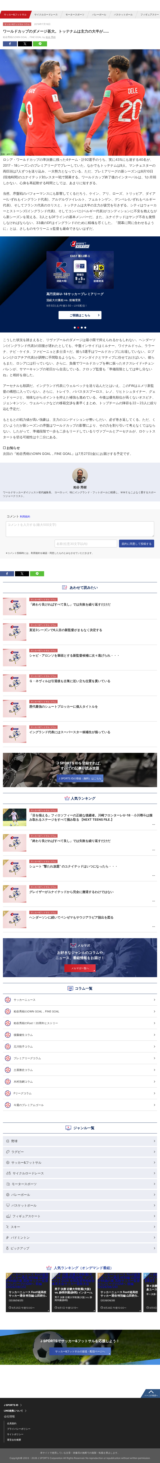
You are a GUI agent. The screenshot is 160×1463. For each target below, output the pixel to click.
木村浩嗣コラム (23, 1081)
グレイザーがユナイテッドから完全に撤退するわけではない (71, 892)
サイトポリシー (15, 1434)
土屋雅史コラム (23, 1069)
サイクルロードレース (46, 14)
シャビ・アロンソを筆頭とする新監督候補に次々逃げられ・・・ (74, 655)
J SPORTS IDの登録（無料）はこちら (80, 778)
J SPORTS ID (11, 1405)
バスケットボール (123, 14)
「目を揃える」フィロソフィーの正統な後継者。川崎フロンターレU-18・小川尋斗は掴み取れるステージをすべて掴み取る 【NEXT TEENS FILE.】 (90, 817)
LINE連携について (13, 1410)
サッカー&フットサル (15, 14)
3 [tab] (82, 328)
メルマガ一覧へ (80, 968)
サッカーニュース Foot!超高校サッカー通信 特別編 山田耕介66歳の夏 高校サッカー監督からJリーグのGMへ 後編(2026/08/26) (119, 1293)
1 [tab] (75, 328)
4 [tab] (85, 328)
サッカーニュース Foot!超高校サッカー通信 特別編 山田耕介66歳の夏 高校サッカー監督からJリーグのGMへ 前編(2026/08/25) (27, 1293)
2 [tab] (78, 328)
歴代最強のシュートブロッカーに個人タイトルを (63, 706)
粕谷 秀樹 (51, 37)
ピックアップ (20, 1248)
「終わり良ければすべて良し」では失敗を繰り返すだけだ (69, 841)
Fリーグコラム (23, 1093)
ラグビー (17, 1152)
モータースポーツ (75, 14)
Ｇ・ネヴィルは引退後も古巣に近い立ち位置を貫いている (69, 681)
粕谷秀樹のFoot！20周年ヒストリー (36, 1023)
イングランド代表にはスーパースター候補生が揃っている (69, 732)
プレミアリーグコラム (27, 1058)
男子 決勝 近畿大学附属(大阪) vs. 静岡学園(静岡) (73, 1299)
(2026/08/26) (107, 1300)
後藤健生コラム (23, 1034)
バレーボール (99, 14)
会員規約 (11, 1423)
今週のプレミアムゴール (29, 1105)
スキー (15, 1227)
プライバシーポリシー (18, 1428)
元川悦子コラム (23, 1046)
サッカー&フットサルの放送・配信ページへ (80, 1351)
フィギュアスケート (26, 1216)
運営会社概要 (14, 1439)
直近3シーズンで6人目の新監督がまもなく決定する (65, 630)
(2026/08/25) (16, 1300)
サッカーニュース (25, 999)
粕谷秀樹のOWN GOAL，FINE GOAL (36, 1011)
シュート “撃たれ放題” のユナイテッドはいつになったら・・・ (73, 866)
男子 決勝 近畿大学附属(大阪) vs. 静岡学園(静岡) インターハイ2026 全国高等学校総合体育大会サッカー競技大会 (73, 1290)
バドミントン (20, 1237)
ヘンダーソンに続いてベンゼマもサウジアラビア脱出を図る (71, 917)
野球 (14, 1141)
